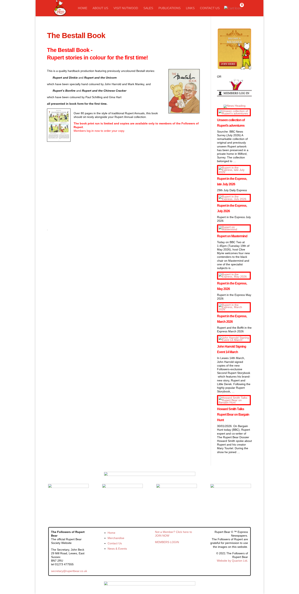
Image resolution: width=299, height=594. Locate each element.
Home (82, 8)
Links (190, 8)
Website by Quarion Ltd (232, 560)
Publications (169, 8)
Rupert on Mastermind (232, 236)
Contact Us (210, 8)
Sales (148, 8)
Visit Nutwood (125, 8)
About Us (100, 8)
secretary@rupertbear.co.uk (69, 571)
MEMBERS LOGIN (167, 542)
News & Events (117, 548)
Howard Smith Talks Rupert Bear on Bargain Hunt (233, 414)
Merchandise (116, 538)
